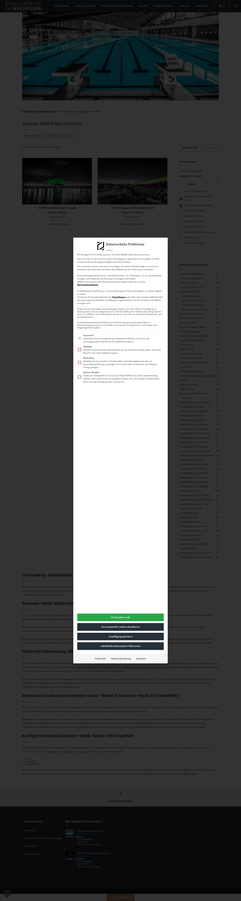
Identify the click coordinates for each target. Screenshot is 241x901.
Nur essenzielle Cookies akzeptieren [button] (120, 626)
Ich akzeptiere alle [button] (120, 617)
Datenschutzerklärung (87, 284)
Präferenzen (100, 658)
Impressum (141, 658)
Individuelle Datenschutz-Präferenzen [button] (121, 646)
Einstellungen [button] (118, 297)
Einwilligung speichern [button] (120, 636)
